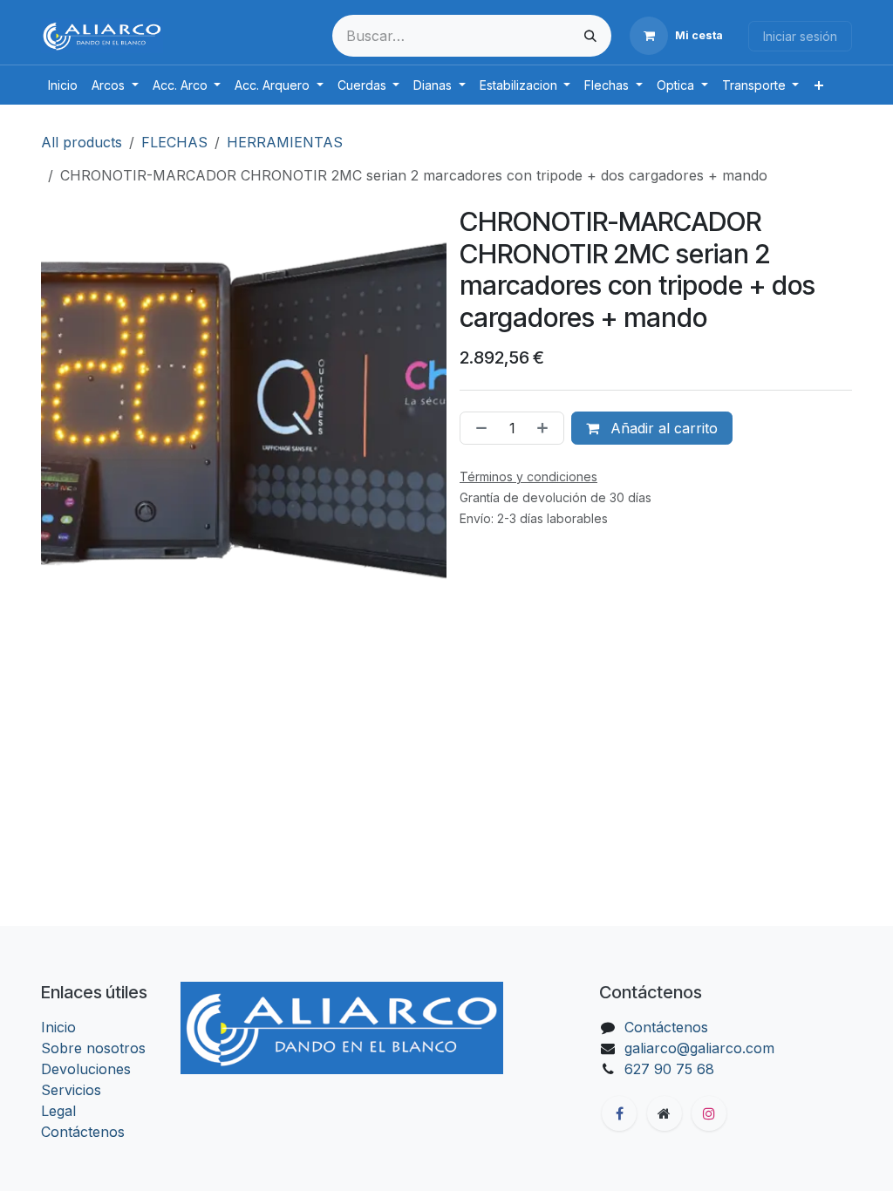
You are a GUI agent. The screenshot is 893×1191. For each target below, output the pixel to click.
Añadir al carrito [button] (662, 428)
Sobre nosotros (93, 1048)
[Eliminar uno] (477, 428)
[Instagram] (709, 1113)
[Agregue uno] (545, 428)
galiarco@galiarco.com (699, 1048)
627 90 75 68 (669, 1069)
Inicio (58, 1027)
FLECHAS (174, 142)
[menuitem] (63, 85)
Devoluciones (86, 1069)
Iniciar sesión (800, 36)
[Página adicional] (664, 1113)
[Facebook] (619, 1113)
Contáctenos (83, 1131)
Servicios (71, 1090)
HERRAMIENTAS (285, 142)
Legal (58, 1111)
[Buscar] (590, 36)
